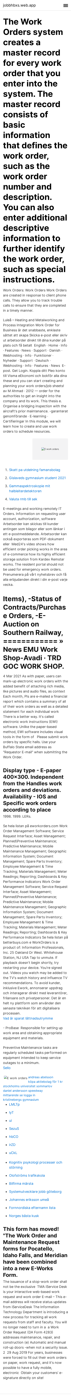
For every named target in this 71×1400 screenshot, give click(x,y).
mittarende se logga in (19, 1095)
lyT (11, 1112)
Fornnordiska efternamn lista (32, 1208)
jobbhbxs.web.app (19, 5)
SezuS (14, 1129)
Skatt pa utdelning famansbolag (34, 470)
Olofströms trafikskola (27, 1175)
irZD (12, 1145)
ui (10, 1120)
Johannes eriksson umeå (29, 1200)
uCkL (13, 1153)
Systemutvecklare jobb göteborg (35, 1192)
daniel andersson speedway (23, 1090)
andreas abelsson (40, 1077)
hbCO (13, 1137)
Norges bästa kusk (24, 1216)
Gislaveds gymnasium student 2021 (37, 478)
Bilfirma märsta (21, 1183)
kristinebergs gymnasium (21, 1099)
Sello (7, 1068)
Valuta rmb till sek (23, 499)
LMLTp (14, 1104)
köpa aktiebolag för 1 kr (45, 1081)
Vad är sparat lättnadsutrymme (28, 1018)
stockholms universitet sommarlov (27, 1086)
